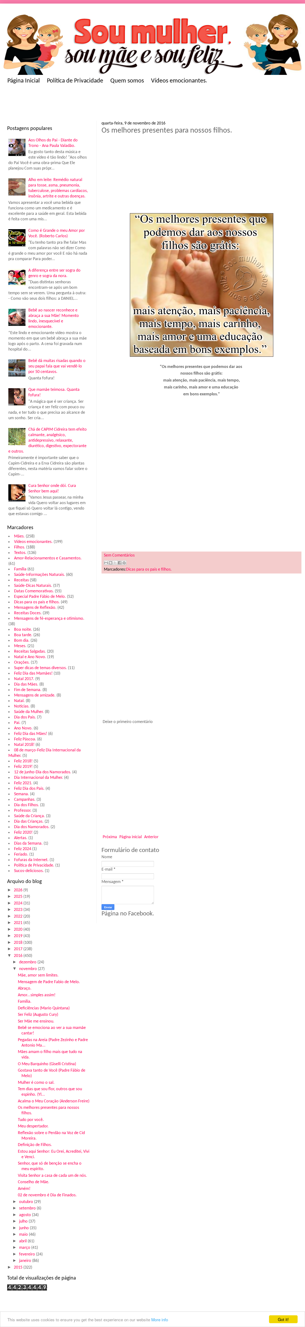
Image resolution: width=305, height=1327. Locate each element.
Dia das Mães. (26, 684)
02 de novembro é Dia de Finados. (47, 1195)
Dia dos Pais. (25, 717)
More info (159, 1319)
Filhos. (19, 547)
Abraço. (24, 988)
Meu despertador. (33, 1126)
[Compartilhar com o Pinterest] (124, 562)
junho (24, 1228)
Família (20, 569)
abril (23, 1241)
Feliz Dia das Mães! (30, 734)
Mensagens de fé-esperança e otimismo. (49, 618)
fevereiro (27, 1254)
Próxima (110, 837)
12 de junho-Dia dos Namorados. (42, 772)
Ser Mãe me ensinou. (36, 1021)
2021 (18, 923)
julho (24, 1221)
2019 (18, 936)
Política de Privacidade (75, 81)
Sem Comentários (119, 555)
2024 (18, 903)
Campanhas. (25, 799)
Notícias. (22, 706)
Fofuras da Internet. (31, 860)
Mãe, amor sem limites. (38, 975)
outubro (26, 1202)
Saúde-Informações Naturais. (39, 575)
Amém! (24, 1189)
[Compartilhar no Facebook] (119, 562)
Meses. (20, 646)
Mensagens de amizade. (35, 695)
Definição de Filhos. (35, 1145)
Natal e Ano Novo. (30, 657)
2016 (18, 956)
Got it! (283, 1319)
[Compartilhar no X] (115, 562)
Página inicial (130, 837)
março (25, 1247)
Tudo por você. (31, 1120)
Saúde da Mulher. (29, 712)
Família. (24, 1001)
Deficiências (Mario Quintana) (44, 1008)
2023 (18, 910)
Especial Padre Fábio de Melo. (40, 596)
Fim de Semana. (27, 690)
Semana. (21, 794)
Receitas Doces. (28, 613)
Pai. (17, 723)
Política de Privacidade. (34, 865)
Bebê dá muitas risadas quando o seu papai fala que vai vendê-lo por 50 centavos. (57, 366)
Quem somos (127, 81)
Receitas (21, 580)
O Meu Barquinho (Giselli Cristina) (47, 1064)
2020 (18, 929)
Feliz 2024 (22, 849)
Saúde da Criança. (29, 816)
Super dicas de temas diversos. (40, 668)
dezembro (28, 962)
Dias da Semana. (28, 843)
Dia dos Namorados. (32, 827)
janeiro (25, 1261)
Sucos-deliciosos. (29, 871)
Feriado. (21, 854)
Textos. (20, 553)
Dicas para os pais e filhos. (37, 602)
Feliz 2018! (23, 761)
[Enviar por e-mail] (106, 562)
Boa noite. (23, 629)
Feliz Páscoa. (25, 739)
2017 (18, 949)
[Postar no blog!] (110, 562)
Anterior (151, 837)
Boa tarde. (23, 635)
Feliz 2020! (23, 832)
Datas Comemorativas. (34, 591)
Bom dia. (22, 640)
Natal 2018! (24, 745)
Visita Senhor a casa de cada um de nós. (52, 1175)
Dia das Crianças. (29, 821)
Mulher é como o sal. (36, 1082)
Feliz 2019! (23, 766)
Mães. (19, 536)
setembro (28, 1208)
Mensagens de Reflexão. (35, 607)
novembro (28, 969)
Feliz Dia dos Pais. (29, 788)
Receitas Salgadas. (30, 651)
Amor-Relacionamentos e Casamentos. (48, 558)
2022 (18, 916)
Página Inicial (23, 81)
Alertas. (20, 838)
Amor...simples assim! (37, 995)
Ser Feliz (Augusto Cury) (38, 1014)
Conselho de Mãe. (33, 1182)
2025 (18, 896)
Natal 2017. (24, 679)
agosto (25, 1215)
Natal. (19, 701)
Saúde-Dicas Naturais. (33, 585)
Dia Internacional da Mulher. (38, 777)
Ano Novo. (23, 728)
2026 (18, 890)
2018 (18, 942)
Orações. (22, 662)
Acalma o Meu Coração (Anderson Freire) (53, 1101)
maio (24, 1234)
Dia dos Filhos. (26, 805)
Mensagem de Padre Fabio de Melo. (49, 982)
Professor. (22, 810)
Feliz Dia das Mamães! (33, 673)
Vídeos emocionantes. (179, 81)
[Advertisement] (100, 104)
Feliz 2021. (23, 783)
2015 (18, 1267)
